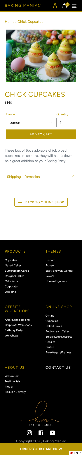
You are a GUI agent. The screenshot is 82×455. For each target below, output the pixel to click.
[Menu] (74, 6)
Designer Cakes (14, 276)
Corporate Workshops (18, 325)
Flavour (11, 114)
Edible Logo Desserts (58, 336)
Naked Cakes (13, 265)
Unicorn (50, 260)
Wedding (10, 291)
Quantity (62, 114)
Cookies (50, 341)
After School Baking (17, 319)
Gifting (49, 315)
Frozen (49, 265)
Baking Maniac (23, 5)
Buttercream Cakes (17, 270)
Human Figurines (56, 281)
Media (9, 386)
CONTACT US (58, 367)
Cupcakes (11, 260)
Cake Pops (11, 281)
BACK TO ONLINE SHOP (44, 202)
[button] (75, 453)
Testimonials (12, 381)
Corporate (11, 286)
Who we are (12, 376)
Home (9, 21)
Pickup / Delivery (15, 391)
